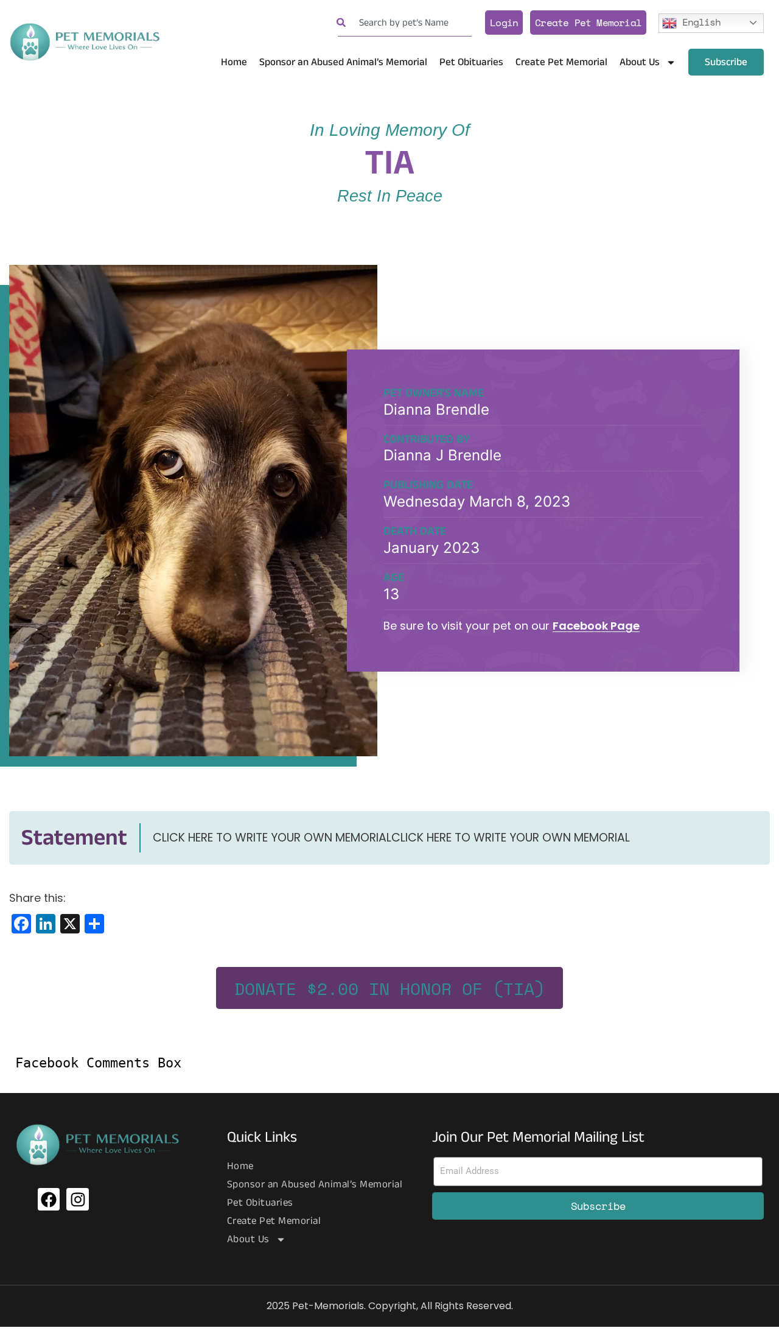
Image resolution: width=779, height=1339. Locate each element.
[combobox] (405, 23)
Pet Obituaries (471, 62)
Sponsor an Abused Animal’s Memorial (343, 62)
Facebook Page (596, 625)
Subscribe (726, 62)
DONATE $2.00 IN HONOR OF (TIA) (389, 988)
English (699, 21)
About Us (640, 62)
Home (234, 62)
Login (504, 22)
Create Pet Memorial (588, 22)
